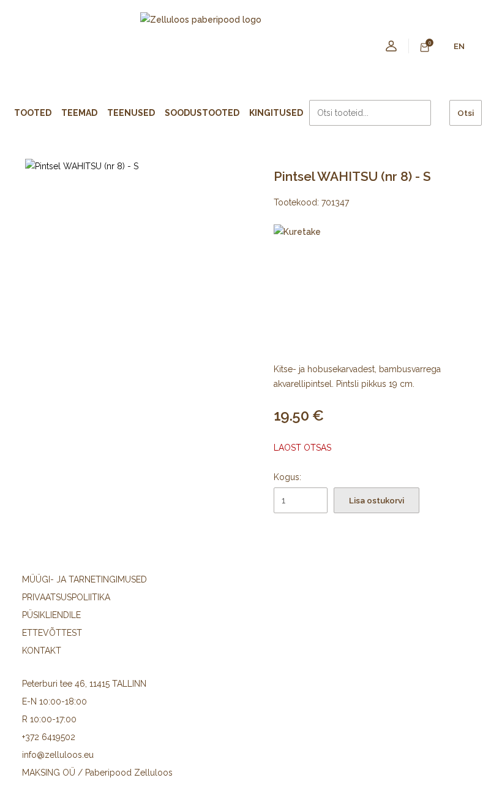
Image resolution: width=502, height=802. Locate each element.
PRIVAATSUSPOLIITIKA (66, 597)
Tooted (32, 113)
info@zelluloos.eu (58, 755)
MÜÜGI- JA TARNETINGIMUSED (84, 579)
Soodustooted (202, 113)
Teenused (131, 113)
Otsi (465, 113)
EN (459, 46)
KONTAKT (41, 650)
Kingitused (276, 113)
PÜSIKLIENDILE (51, 615)
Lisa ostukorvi (376, 500)
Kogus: (287, 477)
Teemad (79, 113)
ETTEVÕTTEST (52, 633)
